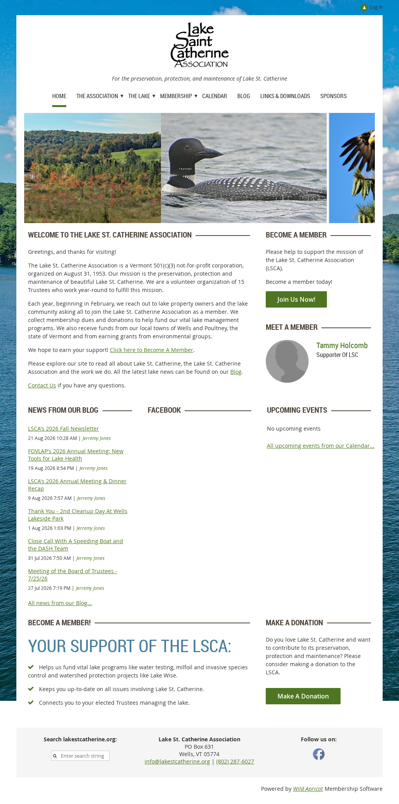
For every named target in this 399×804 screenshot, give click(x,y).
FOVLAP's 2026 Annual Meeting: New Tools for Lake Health (76, 454)
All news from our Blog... (60, 603)
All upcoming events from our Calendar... (320, 445)
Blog (236, 371)
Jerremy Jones (97, 438)
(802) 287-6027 (235, 761)
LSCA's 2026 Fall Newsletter (63, 428)
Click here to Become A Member (151, 350)
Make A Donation (303, 696)
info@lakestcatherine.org (177, 761)
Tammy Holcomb (342, 345)
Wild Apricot (308, 788)
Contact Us (42, 385)
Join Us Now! (296, 299)
